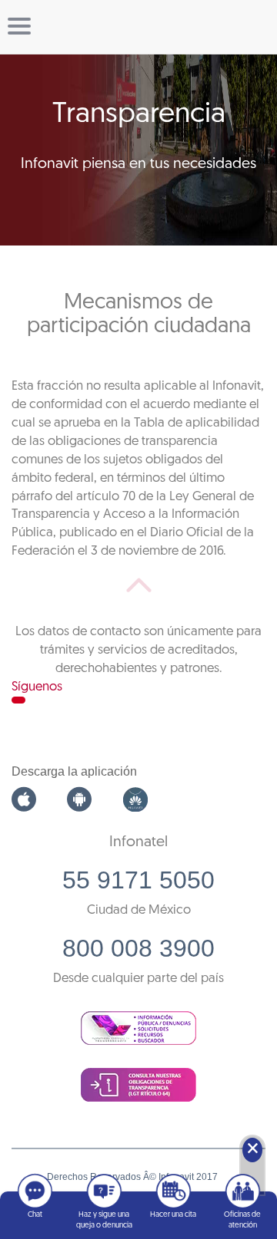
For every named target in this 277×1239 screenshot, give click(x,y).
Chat (35, 1214)
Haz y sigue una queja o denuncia (104, 1220)
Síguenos (37, 687)
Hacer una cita (173, 1214)
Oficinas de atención (242, 1220)
